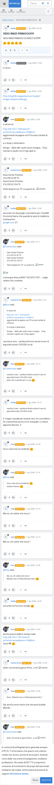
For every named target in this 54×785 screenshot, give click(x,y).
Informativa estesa (18, 774)
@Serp (6, 477)
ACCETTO (46, 780)
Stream (3, 12)
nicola (13, 63)
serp (13, 444)
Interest (11, 12)
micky (13, 28)
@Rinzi (6, 304)
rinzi (12, 119)
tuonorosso (16, 170)
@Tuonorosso (10, 246)
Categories (20, 12)
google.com (8, 222)
